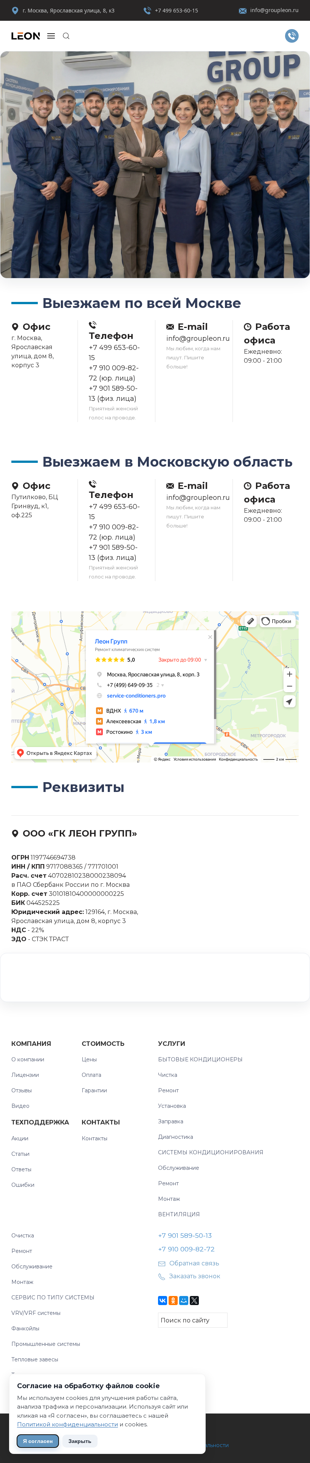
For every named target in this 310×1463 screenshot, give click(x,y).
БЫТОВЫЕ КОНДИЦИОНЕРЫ (200, 1059)
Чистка (167, 1075)
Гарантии (94, 1090)
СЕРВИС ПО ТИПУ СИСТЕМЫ (53, 1297)
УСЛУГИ (171, 1043)
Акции (19, 1138)
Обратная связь (194, 1263)
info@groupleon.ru (274, 10)
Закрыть (79, 1441)
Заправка (170, 1121)
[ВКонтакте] (162, 1300)
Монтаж (169, 1198)
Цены (89, 1059)
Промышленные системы (45, 1344)
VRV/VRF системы (35, 1313)
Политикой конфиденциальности (67, 1424)
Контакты (101, 1122)
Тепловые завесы (34, 1359)
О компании (27, 1059)
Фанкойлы (25, 1328)
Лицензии (25, 1075)
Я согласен (38, 1441)
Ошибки (22, 1185)
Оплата (91, 1075)
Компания (31, 1043)
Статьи (20, 1154)
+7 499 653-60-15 (176, 10)
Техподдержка (40, 1122)
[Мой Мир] (183, 1300)
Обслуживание (178, 1168)
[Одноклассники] (173, 1300)
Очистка (22, 1235)
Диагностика (175, 1137)
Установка (172, 1106)
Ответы (21, 1169)
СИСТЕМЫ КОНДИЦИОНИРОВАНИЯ (211, 1152)
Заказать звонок (194, 1276)
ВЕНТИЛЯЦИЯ (179, 1214)
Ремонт (168, 1090)
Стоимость (103, 1043)
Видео (20, 1106)
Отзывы (21, 1090)
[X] (194, 1300)
